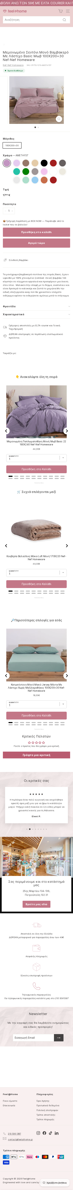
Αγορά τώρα (36, 243)
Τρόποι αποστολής (45, 1115)
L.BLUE (35, 180)
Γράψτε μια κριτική (36, 755)
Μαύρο (44, 163)
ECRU (62, 171)
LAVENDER (17, 163)
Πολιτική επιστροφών (47, 1110)
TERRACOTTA (44, 180)
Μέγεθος (9, 138)
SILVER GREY (17, 180)
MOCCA (26, 163)
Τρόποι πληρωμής (45, 1119)
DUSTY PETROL (17, 171)
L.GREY (35, 171)
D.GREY (62, 163)
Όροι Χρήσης (42, 1101)
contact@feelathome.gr (20, 1139)
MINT (26, 180)
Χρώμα (16, 155)
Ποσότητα (9, 204)
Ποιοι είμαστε (10, 1101)
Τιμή (6, 189)
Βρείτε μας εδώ (36, 904)
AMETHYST (7, 163)
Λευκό (53, 171)
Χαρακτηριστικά (13, 314)
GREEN (26, 171)
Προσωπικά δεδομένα (47, 1105)
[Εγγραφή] (58, 1038)
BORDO (53, 163)
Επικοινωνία (9, 1105)
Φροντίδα (9, 306)
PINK (44, 171)
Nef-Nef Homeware (13, 65)
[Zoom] (59, 119)
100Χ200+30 (12, 145)
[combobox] (36, 20)
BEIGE (35, 163)
